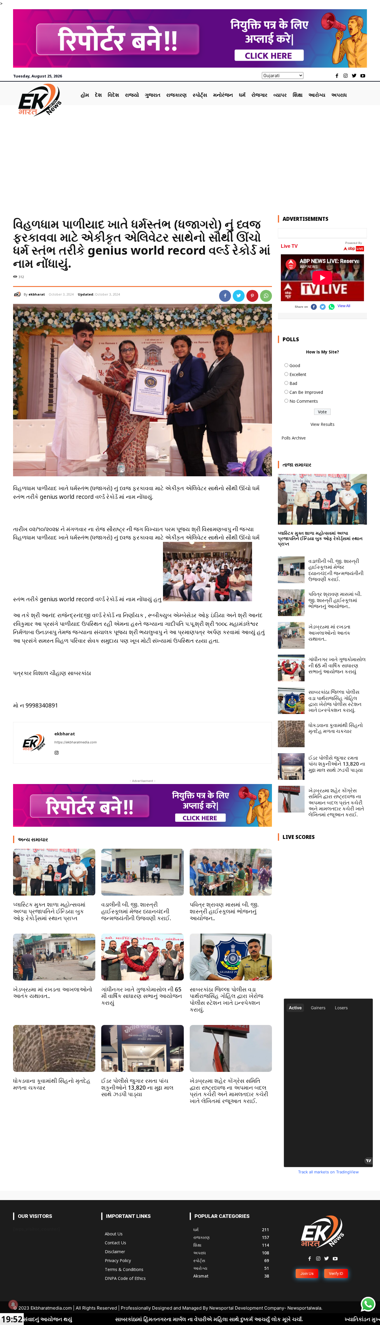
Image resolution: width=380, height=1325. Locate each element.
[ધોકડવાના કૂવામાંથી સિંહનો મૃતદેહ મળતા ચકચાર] (54, 1048)
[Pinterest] (252, 296)
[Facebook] (337, 76)
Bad (293, 383)
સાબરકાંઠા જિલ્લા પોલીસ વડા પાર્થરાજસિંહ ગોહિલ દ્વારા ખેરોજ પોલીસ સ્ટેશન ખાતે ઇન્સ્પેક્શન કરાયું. (226, 999)
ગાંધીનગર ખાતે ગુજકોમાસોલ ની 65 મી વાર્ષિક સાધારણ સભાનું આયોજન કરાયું (141, 996)
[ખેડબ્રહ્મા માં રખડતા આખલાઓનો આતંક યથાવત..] (54, 957)
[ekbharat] (18, 294)
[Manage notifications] (13, 1304)
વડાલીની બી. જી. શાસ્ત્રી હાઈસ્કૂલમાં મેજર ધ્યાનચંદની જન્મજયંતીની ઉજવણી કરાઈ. (136, 911)
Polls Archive (293, 438)
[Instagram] (345, 76)
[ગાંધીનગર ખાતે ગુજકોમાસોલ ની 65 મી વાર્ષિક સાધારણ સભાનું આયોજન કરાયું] (142, 957)
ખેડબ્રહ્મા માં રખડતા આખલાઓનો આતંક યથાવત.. (52, 993)
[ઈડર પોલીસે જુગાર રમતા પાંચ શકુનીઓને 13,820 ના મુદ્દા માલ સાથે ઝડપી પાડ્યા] (142, 1048)
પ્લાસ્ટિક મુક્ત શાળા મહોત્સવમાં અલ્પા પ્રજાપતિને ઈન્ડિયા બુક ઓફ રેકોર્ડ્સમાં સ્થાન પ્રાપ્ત (49, 911)
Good (294, 365)
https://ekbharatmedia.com (75, 742)
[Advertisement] (190, 161)
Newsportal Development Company (246, 1308)
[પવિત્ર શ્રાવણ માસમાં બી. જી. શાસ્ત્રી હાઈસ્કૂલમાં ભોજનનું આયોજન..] (231, 872)
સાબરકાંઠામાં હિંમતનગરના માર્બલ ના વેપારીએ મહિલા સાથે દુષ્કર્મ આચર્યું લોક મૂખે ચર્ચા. (118, 1319)
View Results (323, 424)
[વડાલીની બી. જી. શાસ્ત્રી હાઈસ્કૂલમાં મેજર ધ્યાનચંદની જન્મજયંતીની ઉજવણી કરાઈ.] (142, 872)
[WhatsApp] (266, 296)
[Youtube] (362, 76)
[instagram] (56, 751)
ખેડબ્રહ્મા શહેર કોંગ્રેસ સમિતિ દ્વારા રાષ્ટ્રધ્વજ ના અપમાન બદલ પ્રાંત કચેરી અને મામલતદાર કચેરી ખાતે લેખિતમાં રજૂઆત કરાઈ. (229, 1091)
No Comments (303, 401)
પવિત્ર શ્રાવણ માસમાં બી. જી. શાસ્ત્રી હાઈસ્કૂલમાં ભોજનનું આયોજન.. (224, 911)
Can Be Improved (306, 392)
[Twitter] (354, 76)
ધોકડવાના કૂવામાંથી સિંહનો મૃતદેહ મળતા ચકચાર (52, 1084)
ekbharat (36, 294)
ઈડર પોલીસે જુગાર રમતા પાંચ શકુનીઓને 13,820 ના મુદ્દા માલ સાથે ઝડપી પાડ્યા (137, 1087)
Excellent (297, 374)
